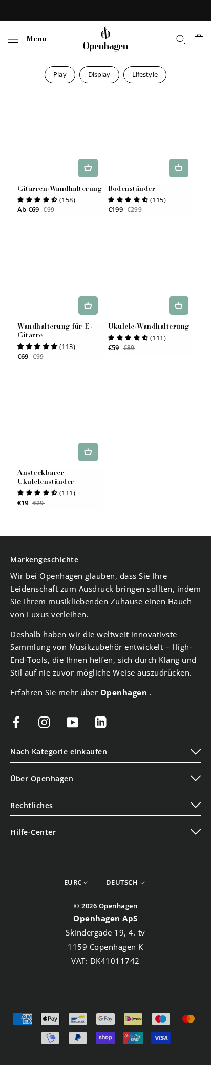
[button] (37, 200)
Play (60, 74)
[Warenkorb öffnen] (199, 39)
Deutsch (122, 882)
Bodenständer (131, 189)
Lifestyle (145, 74)
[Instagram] (44, 721)
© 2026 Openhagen (105, 905)
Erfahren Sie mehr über (78, 692)
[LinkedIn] (101, 721)
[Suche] (180, 39)
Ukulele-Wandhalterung (148, 327)
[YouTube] (72, 721)
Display (99, 74)
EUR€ (72, 882)
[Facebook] (16, 721)
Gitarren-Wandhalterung (59, 189)
